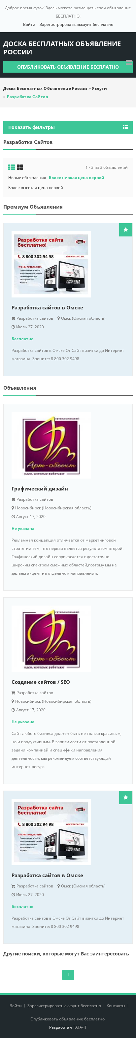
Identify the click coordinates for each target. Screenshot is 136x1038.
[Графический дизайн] (68, 445)
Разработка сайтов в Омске (47, 307)
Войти (29, 24)
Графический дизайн (40, 488)
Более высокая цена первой (35, 187)
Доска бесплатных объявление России (62, 47)
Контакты (116, 1005)
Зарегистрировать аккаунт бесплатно (76, 24)
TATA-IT (80, 1027)
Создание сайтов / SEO (41, 682)
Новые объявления (27, 177)
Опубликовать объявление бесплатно (68, 67)
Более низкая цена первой (76, 177)
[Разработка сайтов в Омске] (68, 264)
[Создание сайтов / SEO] (68, 639)
